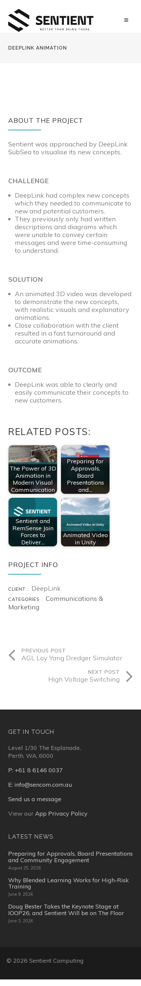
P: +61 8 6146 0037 (35, 770)
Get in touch (31, 731)
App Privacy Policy (61, 813)
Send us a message (34, 799)
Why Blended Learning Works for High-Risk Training (68, 883)
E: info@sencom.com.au (40, 784)
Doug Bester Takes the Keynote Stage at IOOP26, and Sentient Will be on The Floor (66, 909)
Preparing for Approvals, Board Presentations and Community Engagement (70, 857)
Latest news (30, 836)
